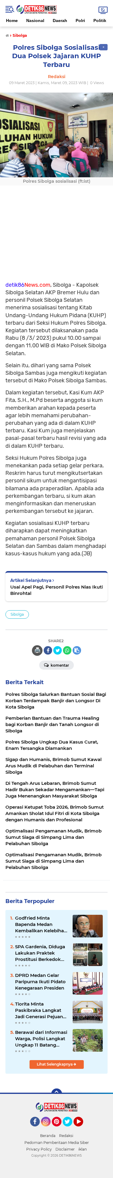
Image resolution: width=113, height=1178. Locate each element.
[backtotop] (56, 1093)
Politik (99, 20)
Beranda (47, 1135)
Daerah (60, 20)
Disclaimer (65, 1149)
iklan (82, 1149)
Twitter (70, 1129)
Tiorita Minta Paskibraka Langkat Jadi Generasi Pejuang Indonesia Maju (40, 1010)
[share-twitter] (57, 650)
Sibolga (17, 614)
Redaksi (66, 1135)
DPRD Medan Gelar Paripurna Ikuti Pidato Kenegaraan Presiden (40, 981)
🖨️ (37, 650)
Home (12, 20)
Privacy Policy (39, 1149)
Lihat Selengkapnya (55, 1064)
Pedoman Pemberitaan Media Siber (56, 1142)
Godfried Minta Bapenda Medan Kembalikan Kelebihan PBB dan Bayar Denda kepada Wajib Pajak (41, 924)
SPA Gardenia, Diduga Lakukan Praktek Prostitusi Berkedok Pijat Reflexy (40, 953)
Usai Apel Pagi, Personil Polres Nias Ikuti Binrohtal (56, 590)
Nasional (35, 20)
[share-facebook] (48, 650)
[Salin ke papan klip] (77, 650)
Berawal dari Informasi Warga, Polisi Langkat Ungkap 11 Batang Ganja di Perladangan (41, 1038)
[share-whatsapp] (67, 650)
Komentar (59, 665)
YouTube (82, 1129)
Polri (80, 20)
